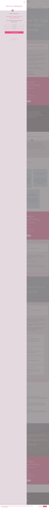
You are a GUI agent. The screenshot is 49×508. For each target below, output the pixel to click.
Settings (40, 506)
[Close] (47, 506)
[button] (24, 2)
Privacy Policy (6, 506)
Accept (45, 506)
